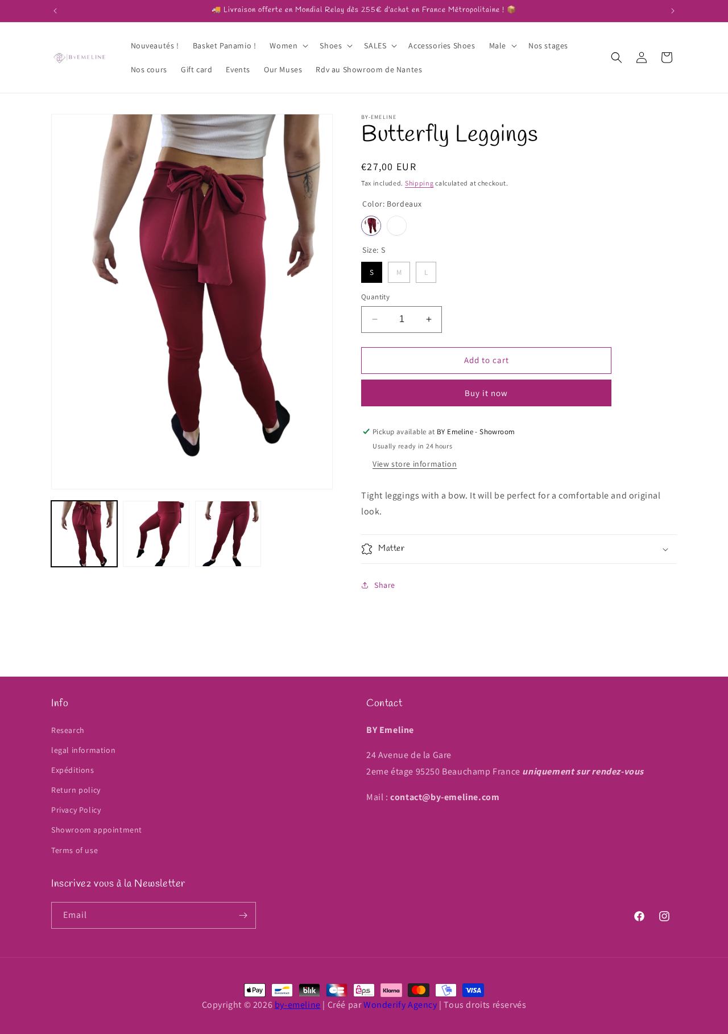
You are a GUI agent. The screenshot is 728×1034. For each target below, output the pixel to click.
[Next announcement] (672, 11)
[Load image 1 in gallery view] (84, 534)
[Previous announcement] (55, 11)
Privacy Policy (76, 810)
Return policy (76, 790)
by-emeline (298, 1005)
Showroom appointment (96, 830)
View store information (415, 464)
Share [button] (384, 585)
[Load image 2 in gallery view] (156, 534)
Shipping (419, 183)
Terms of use (74, 850)
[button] (288, 45)
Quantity (375, 297)
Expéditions (72, 770)
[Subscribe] (242, 915)
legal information (83, 750)
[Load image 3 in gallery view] (228, 534)
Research (68, 730)
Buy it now (486, 393)
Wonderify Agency (400, 1005)
